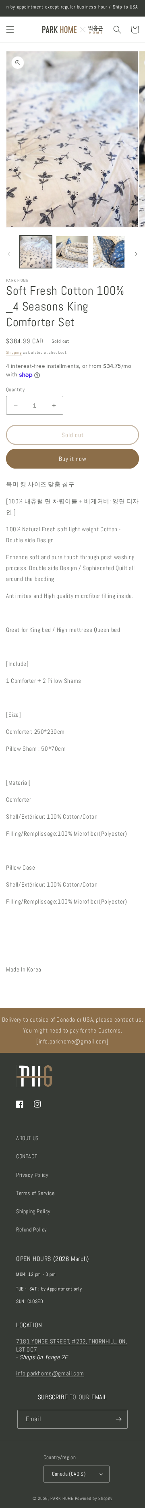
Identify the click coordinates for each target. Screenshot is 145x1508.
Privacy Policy (32, 1175)
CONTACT (26, 1156)
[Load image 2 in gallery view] (72, 252)
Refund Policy (31, 1229)
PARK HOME (61, 1498)
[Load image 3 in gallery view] (109, 252)
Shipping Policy (33, 1211)
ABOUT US (27, 1138)
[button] (10, 29)
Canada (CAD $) (69, 1473)
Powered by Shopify (94, 1498)
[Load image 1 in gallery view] (36, 252)
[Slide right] (136, 254)
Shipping (14, 352)
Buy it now (73, 459)
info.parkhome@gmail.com (50, 1373)
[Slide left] (9, 254)
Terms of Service (35, 1193)
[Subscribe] (118, 1419)
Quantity (15, 389)
